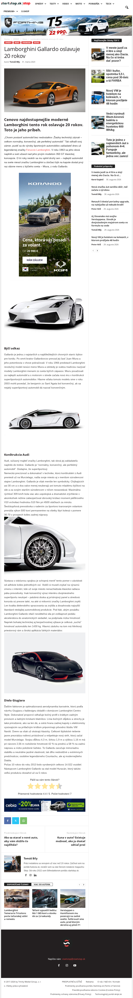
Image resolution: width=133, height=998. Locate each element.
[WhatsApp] (23, 820)
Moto (79, 3)
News (25, 39)
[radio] (30, 786)
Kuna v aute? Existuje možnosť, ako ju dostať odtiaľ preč (70, 841)
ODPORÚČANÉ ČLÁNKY (18, 884)
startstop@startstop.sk (73, 959)
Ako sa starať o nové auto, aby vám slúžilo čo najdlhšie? (21, 841)
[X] (15, 820)
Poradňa (94, 3)
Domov (7, 39)
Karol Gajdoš (97, 179)
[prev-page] (79, 884)
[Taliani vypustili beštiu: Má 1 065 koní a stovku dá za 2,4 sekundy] (44, 898)
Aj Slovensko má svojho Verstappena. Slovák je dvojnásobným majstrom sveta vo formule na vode (109, 221)
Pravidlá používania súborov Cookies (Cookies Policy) (96, 990)
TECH (108, 3)
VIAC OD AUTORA (42, 884)
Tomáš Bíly (15, 61)
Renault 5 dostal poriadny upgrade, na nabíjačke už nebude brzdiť (110, 203)
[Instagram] (30, 875)
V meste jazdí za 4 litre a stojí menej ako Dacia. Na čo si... (106, 174)
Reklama (90, 981)
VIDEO (65, 3)
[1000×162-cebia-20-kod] (44, 805)
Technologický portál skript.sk (108, 994)
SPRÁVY (39, 3)
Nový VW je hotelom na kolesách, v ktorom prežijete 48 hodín (109, 239)
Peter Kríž (96, 209)
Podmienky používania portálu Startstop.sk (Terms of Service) (92, 986)
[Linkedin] (35, 875)
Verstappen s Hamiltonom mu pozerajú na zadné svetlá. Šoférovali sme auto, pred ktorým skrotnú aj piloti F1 (72, 917)
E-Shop (25, 11)
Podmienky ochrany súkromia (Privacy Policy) (70, 994)
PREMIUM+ (9, 11)
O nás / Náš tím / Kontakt (108, 981)
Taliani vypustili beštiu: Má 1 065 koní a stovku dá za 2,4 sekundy (44, 913)
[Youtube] (74, 965)
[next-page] (83, 884)
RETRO (36, 42)
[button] (127, 7)
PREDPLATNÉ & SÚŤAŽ (72, 981)
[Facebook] (7, 820)
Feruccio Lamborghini (38, 149)
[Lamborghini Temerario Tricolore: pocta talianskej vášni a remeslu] (16, 898)
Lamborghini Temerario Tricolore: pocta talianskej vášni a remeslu (16, 915)
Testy (53, 3)
